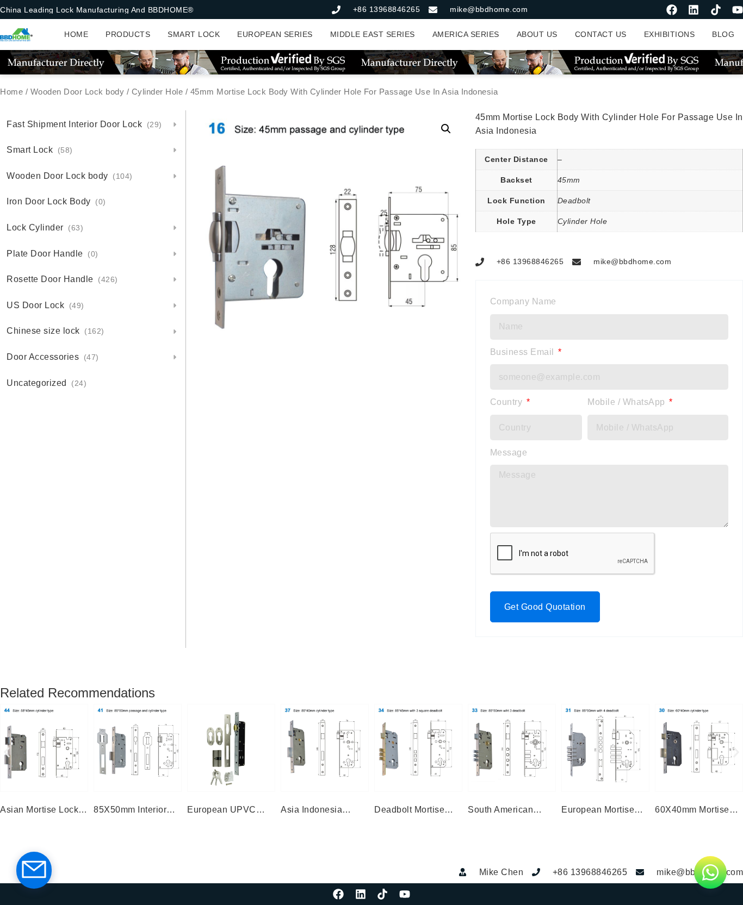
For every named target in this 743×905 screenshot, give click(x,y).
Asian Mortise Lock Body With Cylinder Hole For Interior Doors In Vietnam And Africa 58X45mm (43, 811)
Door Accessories (53, 356)
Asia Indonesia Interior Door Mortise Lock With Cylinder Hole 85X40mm (323, 811)
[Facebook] (671, 9)
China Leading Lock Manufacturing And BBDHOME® (97, 10)
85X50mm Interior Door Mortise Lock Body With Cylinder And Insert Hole (133, 811)
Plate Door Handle (52, 253)
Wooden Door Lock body (77, 92)
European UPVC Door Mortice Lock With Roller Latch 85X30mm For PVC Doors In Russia (227, 811)
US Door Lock (45, 305)
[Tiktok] (715, 9)
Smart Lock (40, 149)
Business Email (523, 352)
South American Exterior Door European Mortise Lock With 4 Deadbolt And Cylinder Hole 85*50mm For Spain (512, 811)
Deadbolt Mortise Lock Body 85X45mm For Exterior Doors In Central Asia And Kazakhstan (418, 811)
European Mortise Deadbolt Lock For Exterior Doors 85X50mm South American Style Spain (599, 811)
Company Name (523, 301)
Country (507, 402)
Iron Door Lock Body (56, 201)
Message (509, 452)
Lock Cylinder (45, 227)
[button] (446, 129)
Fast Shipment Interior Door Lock (84, 124)
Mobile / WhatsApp (627, 402)
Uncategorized (46, 383)
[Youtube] (737, 9)
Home (11, 92)
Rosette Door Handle (62, 279)
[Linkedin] (693, 9)
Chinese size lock (55, 330)
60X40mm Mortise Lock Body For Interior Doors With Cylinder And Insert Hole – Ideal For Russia (694, 811)
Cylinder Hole (157, 92)
